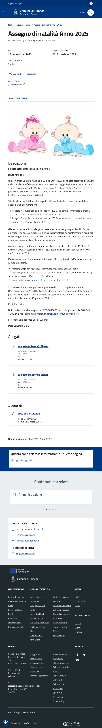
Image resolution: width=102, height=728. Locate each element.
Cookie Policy (58, 701)
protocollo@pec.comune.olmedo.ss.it (49, 280)
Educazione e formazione (36, 637)
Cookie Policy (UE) (60, 675)
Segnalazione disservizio (36, 669)
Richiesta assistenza (39, 675)
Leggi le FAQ (35, 654)
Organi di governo (16, 597)
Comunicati (80, 601)
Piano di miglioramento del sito (21, 712)
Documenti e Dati (16, 626)
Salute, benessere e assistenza (61, 616)
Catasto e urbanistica (39, 622)
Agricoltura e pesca (38, 597)
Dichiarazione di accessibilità (59, 686)
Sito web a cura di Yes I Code (23, 723)
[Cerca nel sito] (90, 12)
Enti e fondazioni (15, 609)
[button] (5, 723)
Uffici (10, 605)
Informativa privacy (61, 662)
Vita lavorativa (59, 635)
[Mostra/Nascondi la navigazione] (3, 12)
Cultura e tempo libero (37, 629)
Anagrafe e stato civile (37, 607)
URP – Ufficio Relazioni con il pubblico (14, 673)
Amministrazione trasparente (60, 656)
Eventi (77, 627)
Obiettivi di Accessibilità (58, 695)
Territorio (78, 632)
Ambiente (34, 601)
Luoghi (78, 623)
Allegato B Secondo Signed (33, 374)
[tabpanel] (51, 498)
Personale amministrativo (15, 620)
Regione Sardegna (15, 3)
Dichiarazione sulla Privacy (61, 669)
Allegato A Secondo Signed (33, 346)
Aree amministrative (17, 601)
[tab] (46, 509)
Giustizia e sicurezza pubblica (61, 599)
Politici (11, 614)
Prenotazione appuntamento (37, 660)
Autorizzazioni (36, 618)
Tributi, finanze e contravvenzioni (60, 624)
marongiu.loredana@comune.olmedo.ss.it (58, 314)
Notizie (78, 597)
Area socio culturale (29, 413)
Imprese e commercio (62, 605)
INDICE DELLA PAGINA (18, 98)
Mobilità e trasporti (61, 609)
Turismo (56, 631)
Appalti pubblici (37, 614)
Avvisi (77, 605)
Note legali (57, 680)
